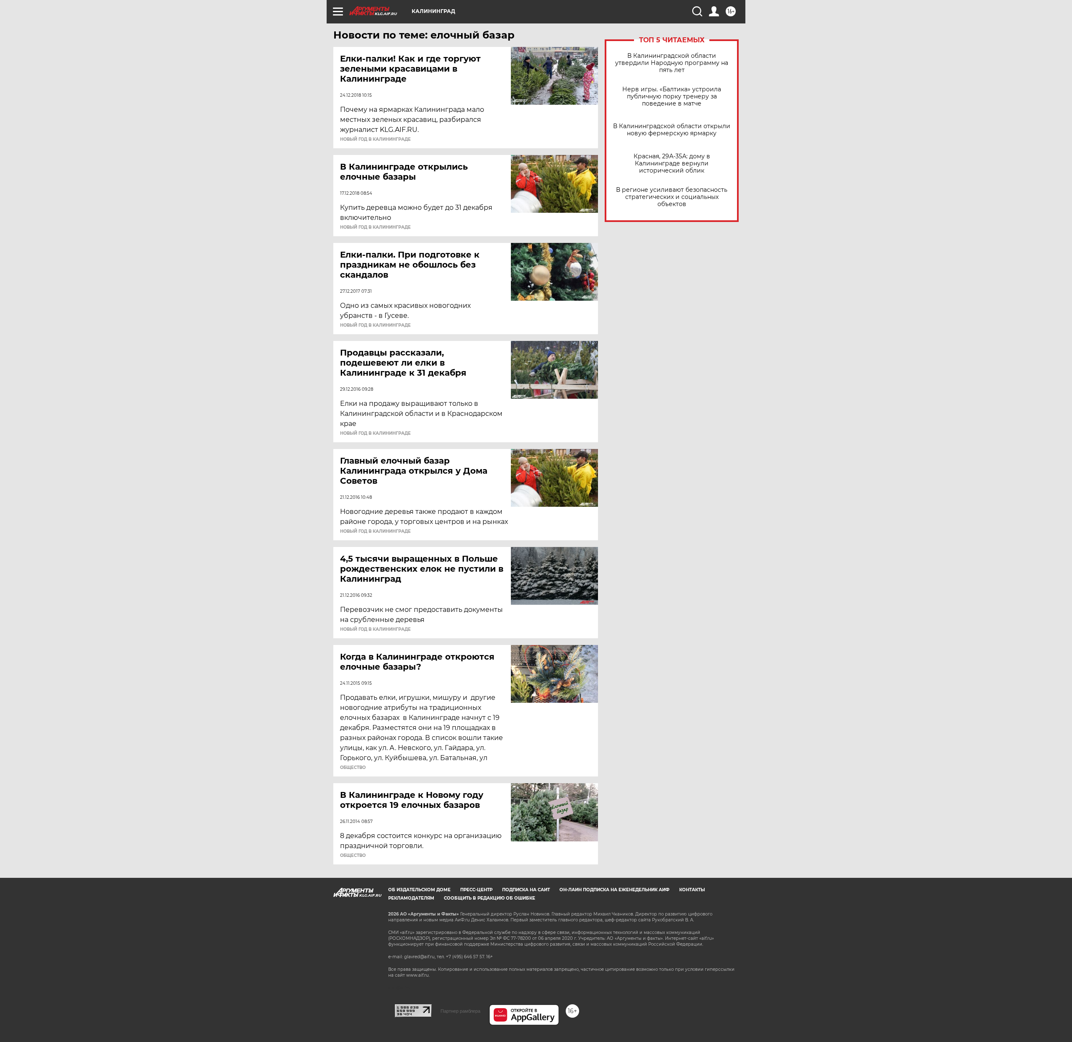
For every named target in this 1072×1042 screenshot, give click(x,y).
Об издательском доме (419, 889)
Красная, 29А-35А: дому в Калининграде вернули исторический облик (672, 163)
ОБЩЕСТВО (353, 768)
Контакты (692, 889)
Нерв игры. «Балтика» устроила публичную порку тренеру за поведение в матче (671, 96)
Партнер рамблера (460, 1011)
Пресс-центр (476, 889)
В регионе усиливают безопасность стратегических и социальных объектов (671, 197)
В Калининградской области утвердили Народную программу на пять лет (671, 63)
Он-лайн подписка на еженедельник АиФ (614, 889)
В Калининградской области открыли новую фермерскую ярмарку (671, 130)
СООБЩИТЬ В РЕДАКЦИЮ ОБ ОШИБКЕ (489, 898)
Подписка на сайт (526, 889)
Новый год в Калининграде (375, 139)
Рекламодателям (411, 898)
